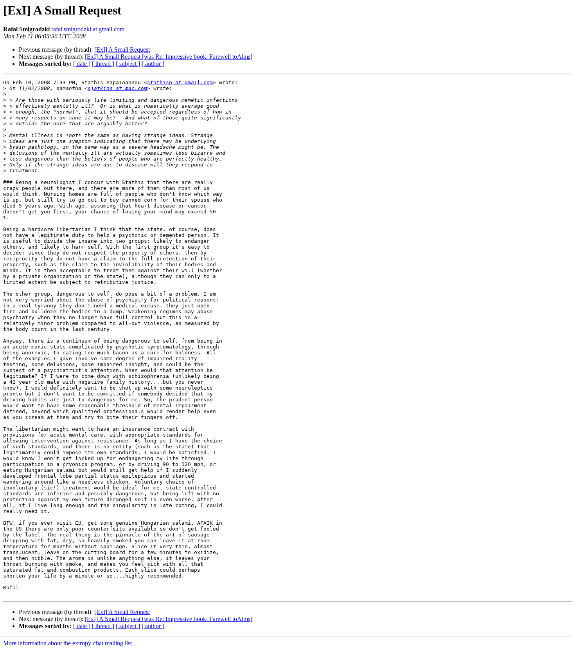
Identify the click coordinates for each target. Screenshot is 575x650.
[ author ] (153, 63)
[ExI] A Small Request (122, 49)
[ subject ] (128, 63)
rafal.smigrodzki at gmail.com (87, 29)
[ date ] (81, 63)
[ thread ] (103, 63)
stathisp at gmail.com (180, 82)
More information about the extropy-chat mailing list (67, 643)
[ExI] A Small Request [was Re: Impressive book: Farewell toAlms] (168, 56)
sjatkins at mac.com (117, 88)
